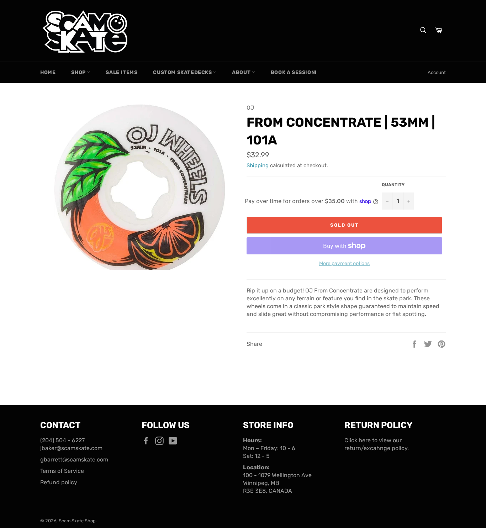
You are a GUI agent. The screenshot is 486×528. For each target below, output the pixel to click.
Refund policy (58, 482)
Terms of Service (62, 471)
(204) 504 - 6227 (62, 440)
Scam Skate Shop (77, 520)
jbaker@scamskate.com (71, 448)
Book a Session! (294, 72)
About (242, 72)
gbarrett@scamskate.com (74, 459)
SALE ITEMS (121, 72)
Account (437, 72)
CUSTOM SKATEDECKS (183, 72)
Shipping (258, 165)
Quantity (393, 184)
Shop (79, 72)
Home (48, 72)
